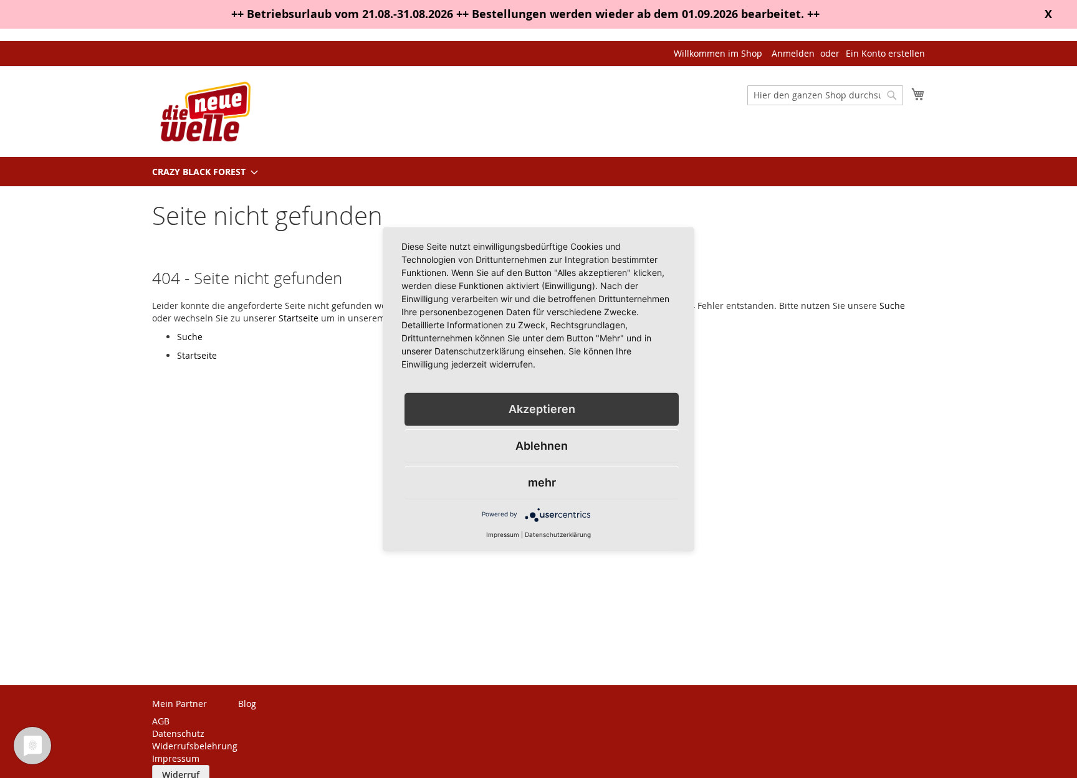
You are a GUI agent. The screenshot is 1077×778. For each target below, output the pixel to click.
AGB (161, 721)
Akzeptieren (542, 408)
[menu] (538, 171)
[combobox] (825, 95)
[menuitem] (201, 171)
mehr (542, 481)
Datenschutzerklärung (558, 534)
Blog (247, 703)
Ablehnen (541, 445)
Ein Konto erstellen (885, 53)
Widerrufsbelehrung (194, 746)
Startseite (298, 318)
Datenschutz (178, 733)
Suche (892, 305)
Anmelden (793, 53)
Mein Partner (179, 703)
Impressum (175, 758)
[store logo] (205, 110)
